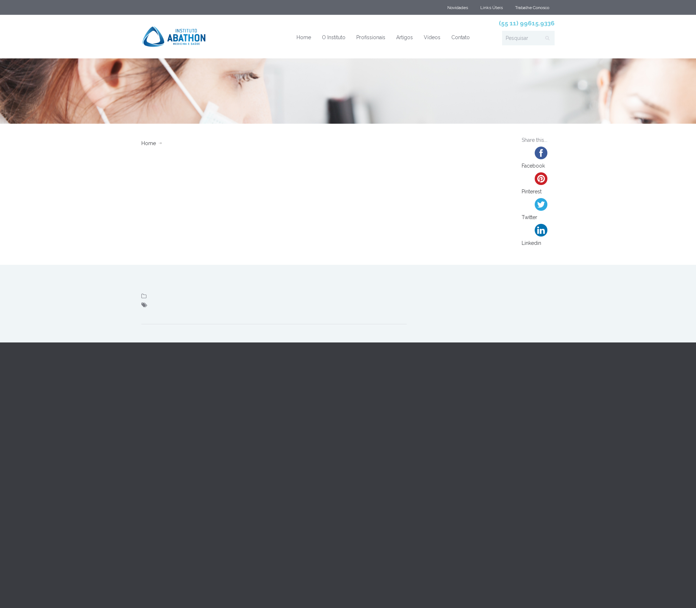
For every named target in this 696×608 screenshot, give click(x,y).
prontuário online (189, 592)
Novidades (457, 7)
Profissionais (370, 37)
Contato (460, 37)
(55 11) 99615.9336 (527, 23)
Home (304, 37)
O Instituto (333, 37)
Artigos (404, 37)
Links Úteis (491, 7)
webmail (152, 592)
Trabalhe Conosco (532, 7)
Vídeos (432, 37)
